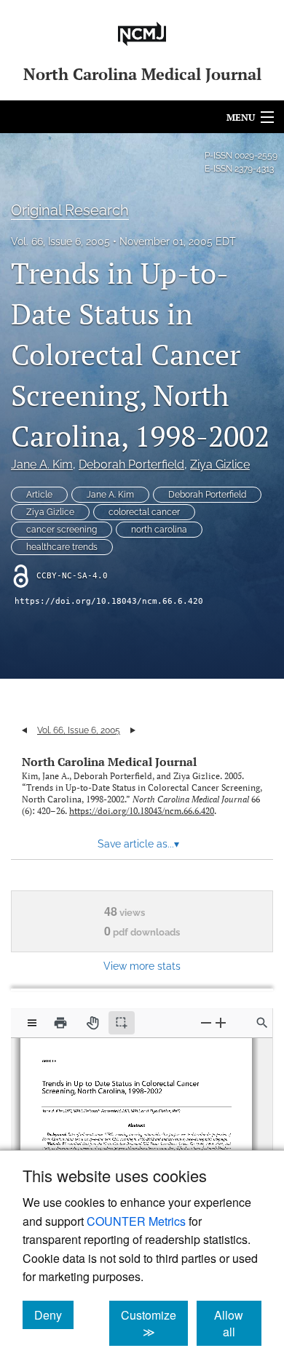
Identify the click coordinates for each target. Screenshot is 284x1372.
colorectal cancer (144, 512)
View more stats (142, 966)
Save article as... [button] (138, 844)
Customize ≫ (154, 1323)
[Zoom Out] (206, 1022)
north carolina (159, 530)
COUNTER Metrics (136, 1221)
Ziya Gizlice (220, 464)
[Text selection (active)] (122, 1022)
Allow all (237, 1323)
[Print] (60, 1022)
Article (39, 495)
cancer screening (61, 530)
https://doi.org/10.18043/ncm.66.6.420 (109, 601)
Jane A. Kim (42, 464)
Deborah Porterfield (131, 464)
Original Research (70, 210)
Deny (54, 1314)
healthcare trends (62, 547)
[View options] (32, 1023)
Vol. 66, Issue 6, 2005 (60, 241)
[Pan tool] (92, 1022)
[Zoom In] (220, 1022)
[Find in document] (262, 1022)
